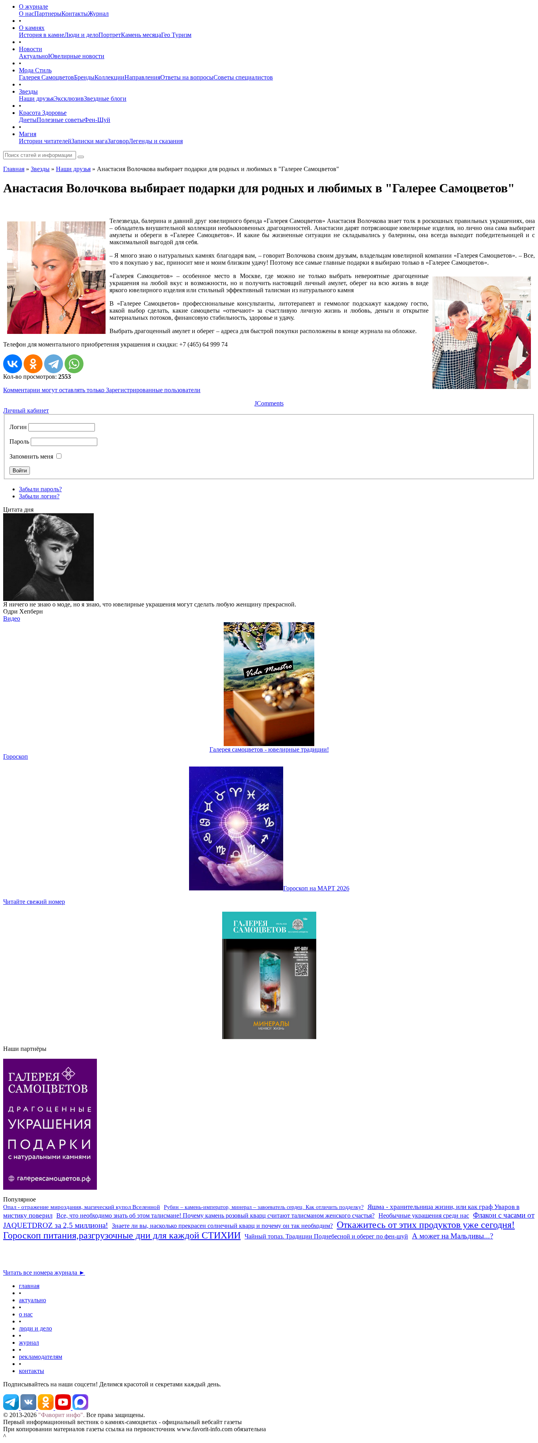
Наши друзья (36, 98)
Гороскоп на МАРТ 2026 (316, 888)
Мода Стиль (35, 70)
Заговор (118, 141)
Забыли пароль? (40, 489)
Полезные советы (60, 119)
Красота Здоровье (43, 112)
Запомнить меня (31, 456)
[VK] (29, 1407)
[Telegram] (53, 363)
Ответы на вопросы (186, 77)
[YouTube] (63, 1407)
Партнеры (47, 13)
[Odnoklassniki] (46, 1407)
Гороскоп (15, 756)
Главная (13, 169)
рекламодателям (40, 1356)
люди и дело (35, 1328)
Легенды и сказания (156, 141)
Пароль (19, 441)
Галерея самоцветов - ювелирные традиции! (269, 749)
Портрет (109, 34)
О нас (26, 13)
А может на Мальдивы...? (452, 1236)
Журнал (98, 13)
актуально (32, 1300)
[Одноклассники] (33, 363)
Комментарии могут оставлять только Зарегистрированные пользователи (101, 390)
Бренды (84, 77)
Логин (18, 427)
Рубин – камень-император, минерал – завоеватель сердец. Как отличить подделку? (264, 1207)
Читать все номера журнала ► (44, 1272)
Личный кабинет (26, 410)
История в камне (41, 34)
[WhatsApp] (74, 363)
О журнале (33, 6)
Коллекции (109, 77)
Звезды (28, 91)
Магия (27, 134)
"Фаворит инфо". (61, 1415)
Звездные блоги (105, 98)
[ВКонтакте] (12, 363)
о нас (26, 1314)
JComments (269, 403)
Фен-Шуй (97, 119)
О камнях (32, 27)
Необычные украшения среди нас (423, 1215)
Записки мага (89, 141)
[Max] (80, 1407)
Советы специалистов (243, 77)
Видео (11, 618)
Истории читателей (45, 141)
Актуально (33, 56)
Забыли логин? (39, 496)
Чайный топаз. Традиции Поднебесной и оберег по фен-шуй (326, 1236)
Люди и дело (81, 34)
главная (29, 1286)
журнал (29, 1342)
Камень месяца (141, 34)
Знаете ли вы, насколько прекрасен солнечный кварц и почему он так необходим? (222, 1225)
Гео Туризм (176, 34)
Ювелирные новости (76, 56)
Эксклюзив (69, 98)
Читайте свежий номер (34, 901)
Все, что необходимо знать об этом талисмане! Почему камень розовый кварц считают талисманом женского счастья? (215, 1215)
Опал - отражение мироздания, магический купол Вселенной (81, 1207)
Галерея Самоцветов (46, 77)
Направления (142, 77)
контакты (31, 1370)
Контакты (74, 13)
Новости (30, 49)
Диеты (28, 119)
